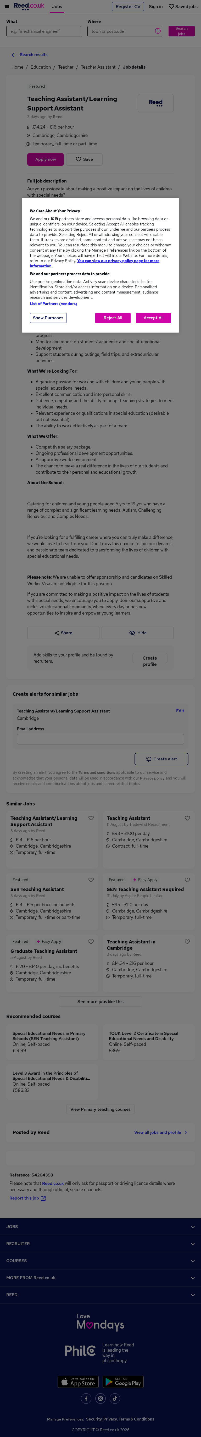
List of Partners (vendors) (53, 303)
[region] (100, 265)
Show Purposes (48, 317)
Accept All (154, 317)
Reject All (113, 317)
